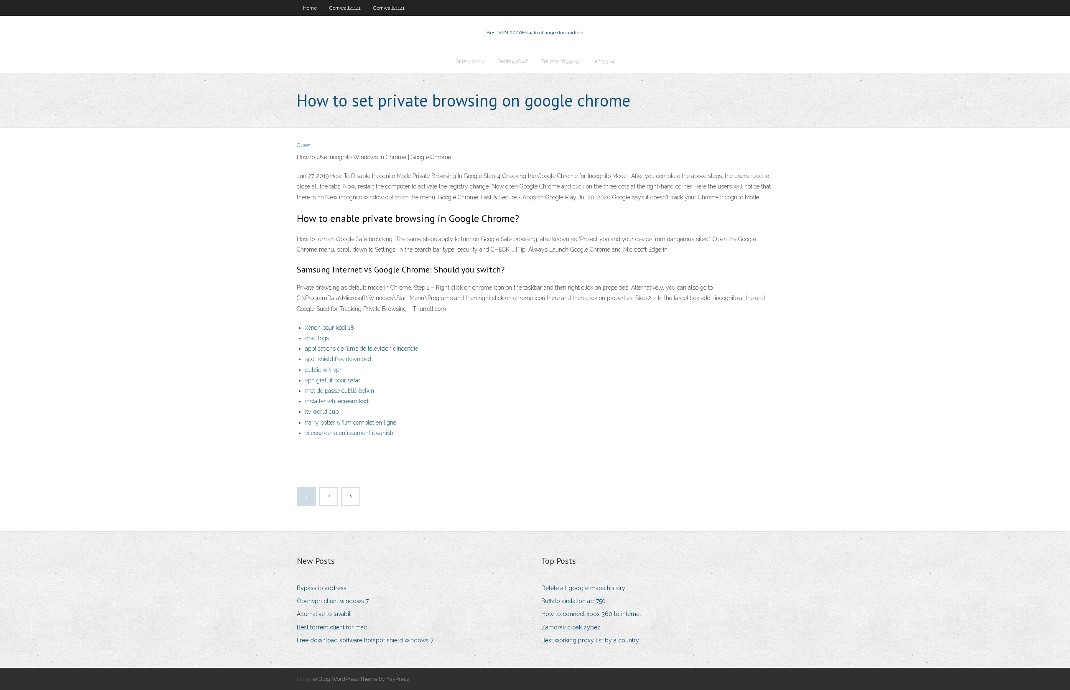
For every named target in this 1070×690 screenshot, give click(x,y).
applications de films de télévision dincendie (361, 348)
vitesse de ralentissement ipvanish (349, 433)
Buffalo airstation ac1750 (573, 601)
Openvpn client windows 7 (333, 601)
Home (310, 8)
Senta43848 (513, 61)
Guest (304, 145)
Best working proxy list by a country (590, 640)
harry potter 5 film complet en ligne (350, 422)
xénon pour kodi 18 (329, 327)
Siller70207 (470, 61)
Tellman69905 (560, 61)
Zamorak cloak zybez (571, 627)
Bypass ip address (321, 588)
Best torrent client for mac (332, 627)
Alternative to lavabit (324, 614)
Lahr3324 (603, 61)
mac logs (317, 338)
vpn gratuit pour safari (333, 380)
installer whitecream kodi (337, 401)
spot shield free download (338, 359)
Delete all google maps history (583, 588)
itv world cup (322, 411)
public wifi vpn (324, 370)
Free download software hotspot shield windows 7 (365, 640)
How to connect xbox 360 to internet (591, 614)
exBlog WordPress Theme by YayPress (361, 679)
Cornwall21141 (345, 8)
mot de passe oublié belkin (339, 390)
